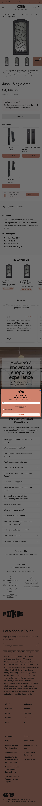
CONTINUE (21, 414)
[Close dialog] (40, 390)
